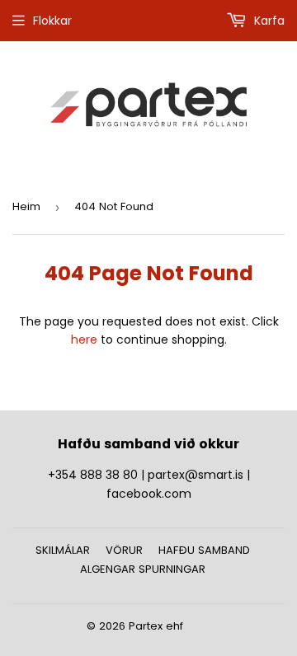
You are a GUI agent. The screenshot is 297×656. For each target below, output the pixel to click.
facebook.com (148, 493)
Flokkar (52, 20)
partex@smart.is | (199, 474)
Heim (26, 206)
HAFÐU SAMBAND (204, 550)
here (84, 339)
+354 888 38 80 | (98, 474)
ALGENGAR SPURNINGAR (142, 569)
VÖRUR (124, 550)
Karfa (268, 20)
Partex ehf (156, 626)
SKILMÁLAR (62, 550)
